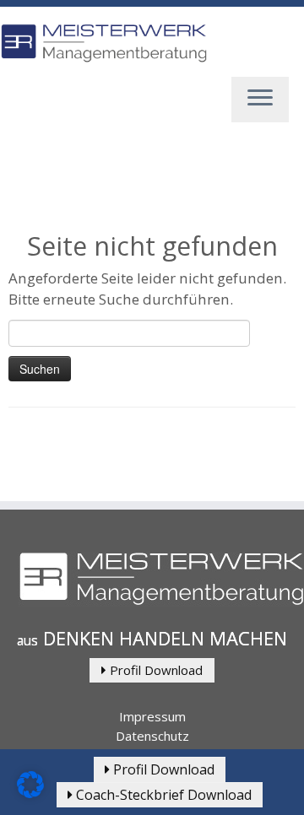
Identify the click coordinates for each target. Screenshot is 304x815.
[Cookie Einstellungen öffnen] (30, 793)
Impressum (152, 716)
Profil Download (154, 669)
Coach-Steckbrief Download (162, 794)
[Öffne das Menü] (260, 99)
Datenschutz (152, 735)
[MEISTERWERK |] (103, 43)
